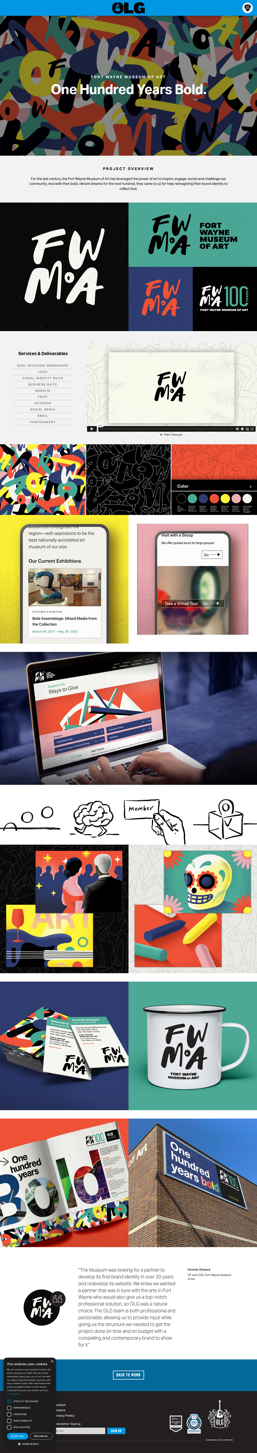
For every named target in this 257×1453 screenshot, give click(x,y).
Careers (60, 1410)
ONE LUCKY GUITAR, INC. (222, 1440)
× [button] (52, 1361)
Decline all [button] (41, 1436)
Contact (60, 1405)
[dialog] (29, 1404)
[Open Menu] (247, 8)
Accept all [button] (17, 1436)
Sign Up (116, 1431)
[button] (29, 1444)
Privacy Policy (64, 1416)
